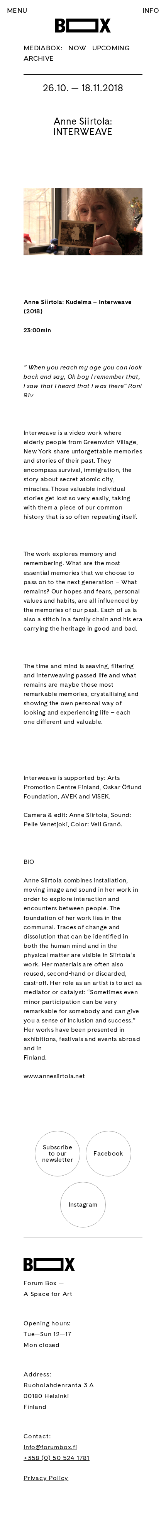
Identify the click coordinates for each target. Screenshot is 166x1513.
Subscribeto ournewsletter (57, 1153)
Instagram (83, 1204)
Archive (39, 58)
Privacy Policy (46, 1478)
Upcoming (111, 48)
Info (150, 10)
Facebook (108, 1153)
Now (77, 48)
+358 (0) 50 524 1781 (57, 1458)
